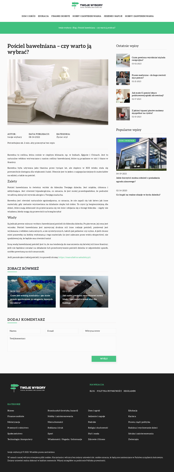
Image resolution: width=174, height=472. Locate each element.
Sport (50, 434)
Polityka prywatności (109, 391)
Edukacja (43, 16)
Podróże (92, 422)
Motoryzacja (13, 422)
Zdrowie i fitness (96, 439)
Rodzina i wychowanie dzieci (143, 428)
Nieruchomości (55, 422)
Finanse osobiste (60, 16)
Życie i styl (62, 137)
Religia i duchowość (98, 428)
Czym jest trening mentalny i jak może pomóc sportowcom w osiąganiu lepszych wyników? (31, 299)
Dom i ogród (28, 16)
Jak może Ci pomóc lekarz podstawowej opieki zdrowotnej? (148, 94)
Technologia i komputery (19, 439)
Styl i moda (93, 434)
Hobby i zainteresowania (87, 16)
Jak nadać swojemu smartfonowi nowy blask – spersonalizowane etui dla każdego (83, 299)
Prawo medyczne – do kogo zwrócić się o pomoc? (149, 76)
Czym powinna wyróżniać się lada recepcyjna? (148, 59)
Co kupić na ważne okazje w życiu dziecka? (138, 195)
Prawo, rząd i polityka (139, 422)
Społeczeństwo (14, 434)
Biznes (10, 411)
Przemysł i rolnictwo (17, 428)
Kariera (132, 416)
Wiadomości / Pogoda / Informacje (65, 439)
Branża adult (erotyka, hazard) (63, 411)
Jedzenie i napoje (113, 16)
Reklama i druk (55, 428)
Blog (92, 391)
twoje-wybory (14, 137)
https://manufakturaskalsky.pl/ (74, 257)
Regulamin (130, 391)
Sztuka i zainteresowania (140, 434)
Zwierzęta (133, 439)
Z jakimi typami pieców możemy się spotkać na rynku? (148, 112)
